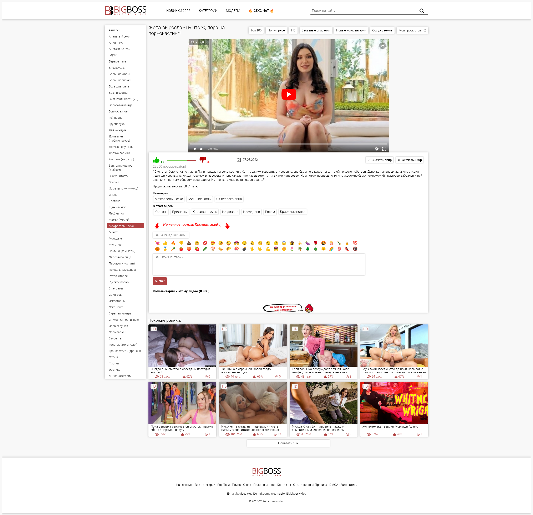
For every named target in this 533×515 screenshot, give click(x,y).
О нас (247, 485)
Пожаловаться (264, 485)
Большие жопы (199, 199)
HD (293, 30)
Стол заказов (303, 485)
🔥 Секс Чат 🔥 (261, 11)
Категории (208, 11)
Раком (270, 212)
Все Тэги (223, 485)
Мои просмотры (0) (412, 30)
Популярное (276, 30)
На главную (184, 485)
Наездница (251, 212)
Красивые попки (292, 212)
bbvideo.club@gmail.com (252, 493)
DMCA (333, 485)
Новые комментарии (351, 30)
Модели (233, 11)
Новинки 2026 (178, 11)
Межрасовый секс (169, 199)
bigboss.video (275, 501)
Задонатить (348, 485)
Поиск (236, 485)
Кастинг (161, 212)
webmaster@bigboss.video (288, 493)
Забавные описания (316, 30)
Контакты (284, 485)
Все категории (205, 485)
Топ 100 (256, 30)
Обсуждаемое (382, 30)
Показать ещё (288, 443)
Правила (321, 485)
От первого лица (229, 199)
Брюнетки (180, 212)
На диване (230, 212)
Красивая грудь (205, 212)
